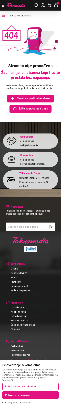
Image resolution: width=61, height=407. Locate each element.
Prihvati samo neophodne (20, 386)
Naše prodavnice (19, 273)
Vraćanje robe (17, 350)
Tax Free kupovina (19, 320)
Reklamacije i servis (20, 355)
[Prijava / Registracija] (43, 5)
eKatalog (15, 329)
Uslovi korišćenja (19, 316)
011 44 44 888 (27, 159)
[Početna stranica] (3, 15)
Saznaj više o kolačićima (17, 402)
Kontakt (14, 277)
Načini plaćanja (18, 311)
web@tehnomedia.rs (30, 145)
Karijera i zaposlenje (20, 290)
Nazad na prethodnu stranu (33, 98)
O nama (14, 268)
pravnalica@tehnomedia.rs (33, 163)
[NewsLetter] (51, 227)
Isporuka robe (17, 307)
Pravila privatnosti (19, 286)
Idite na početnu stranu (33, 108)
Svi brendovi (17, 346)
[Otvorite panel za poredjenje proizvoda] (49, 5)
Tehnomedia (15, 5)
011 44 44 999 (27, 141)
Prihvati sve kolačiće (17, 395)
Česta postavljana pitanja (23, 324)
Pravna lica (16, 281)
